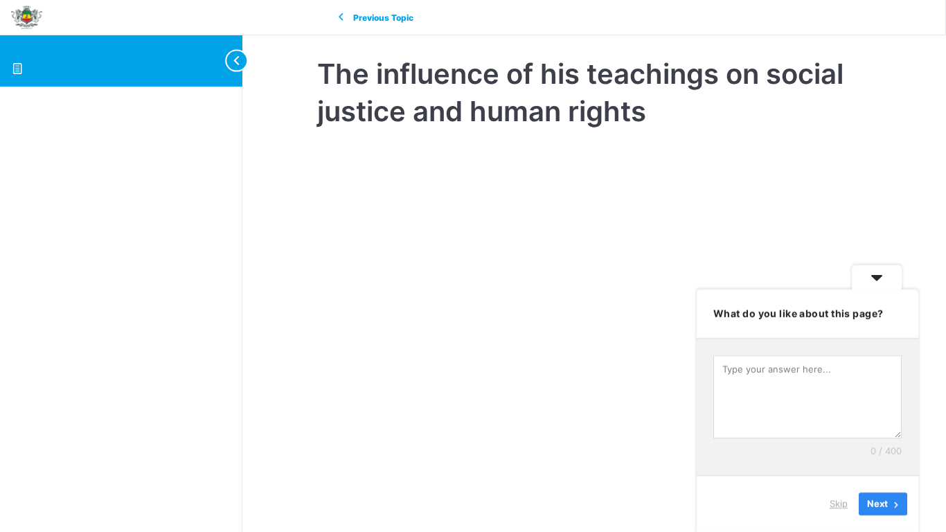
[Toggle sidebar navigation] (228, 61)
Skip (839, 503)
